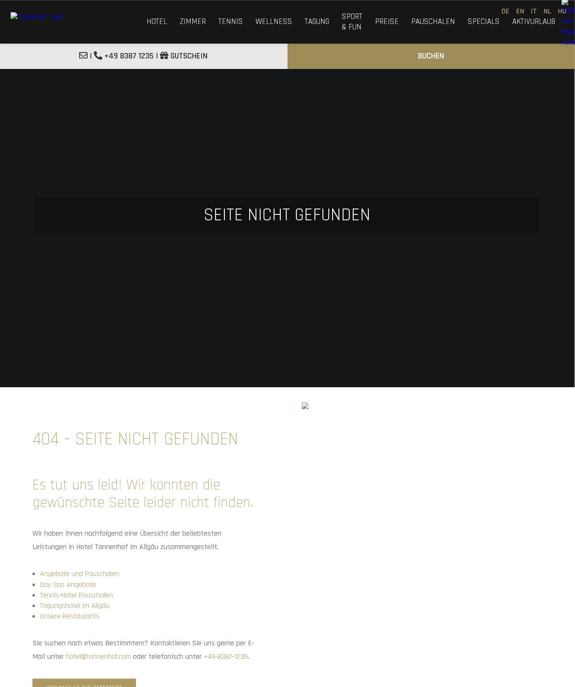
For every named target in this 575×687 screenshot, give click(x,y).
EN (520, 11)
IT (534, 11)
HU (562, 11)
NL (547, 11)
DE (505, 11)
